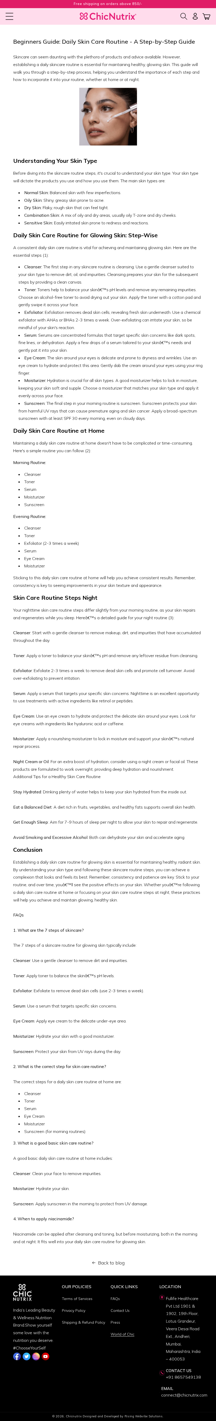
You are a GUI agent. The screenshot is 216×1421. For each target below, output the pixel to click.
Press (115, 1322)
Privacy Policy (73, 1310)
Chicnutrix (74, 1416)
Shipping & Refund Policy (83, 1322)
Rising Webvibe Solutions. (144, 1416)
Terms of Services (77, 1298)
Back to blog (111, 1263)
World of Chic (122, 1334)
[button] (9, 16)
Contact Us (120, 1310)
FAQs (115, 1298)
